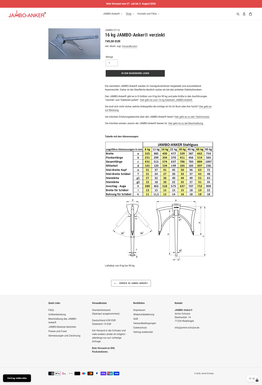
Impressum (139, 310)
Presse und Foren (57, 331)
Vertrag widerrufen (143, 332)
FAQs (51, 310)
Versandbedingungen (144, 323)
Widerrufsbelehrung (143, 314)
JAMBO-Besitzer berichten (62, 326)
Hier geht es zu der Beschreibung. (186, 123)
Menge (109, 56)
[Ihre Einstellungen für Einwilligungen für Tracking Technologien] (257, 380)
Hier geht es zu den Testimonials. (192, 116)
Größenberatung (57, 314)
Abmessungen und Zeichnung (64, 335)
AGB (135, 318)
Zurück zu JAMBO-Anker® (133, 283)
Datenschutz (140, 327)
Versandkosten (129, 46)
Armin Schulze (207, 373)
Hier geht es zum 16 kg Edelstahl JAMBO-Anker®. (166, 100)
